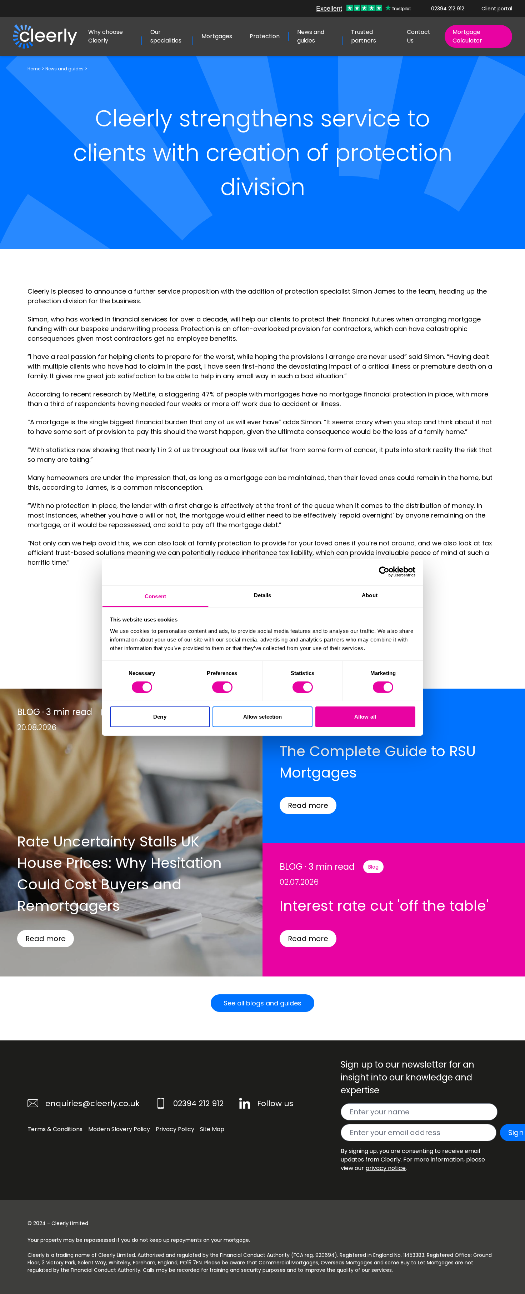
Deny (159, 717)
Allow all (365, 717)
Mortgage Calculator (467, 36)
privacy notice (385, 1168)
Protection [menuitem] (265, 36)
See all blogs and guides (262, 1003)
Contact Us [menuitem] (418, 36)
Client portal (496, 8)
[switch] (222, 687)
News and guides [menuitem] (310, 36)
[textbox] (419, 1111)
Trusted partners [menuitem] (363, 36)
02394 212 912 (447, 8)
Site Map (212, 1129)
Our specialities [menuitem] (165, 36)
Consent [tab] (155, 596)
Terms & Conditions (55, 1129)
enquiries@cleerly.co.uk (92, 1103)
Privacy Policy (175, 1129)
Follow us (275, 1103)
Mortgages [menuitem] (216, 36)
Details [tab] (262, 595)
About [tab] (370, 595)
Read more (45, 939)
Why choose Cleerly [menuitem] (105, 36)
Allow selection (262, 717)
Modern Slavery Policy (119, 1129)
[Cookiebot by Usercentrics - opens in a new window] (384, 571)
